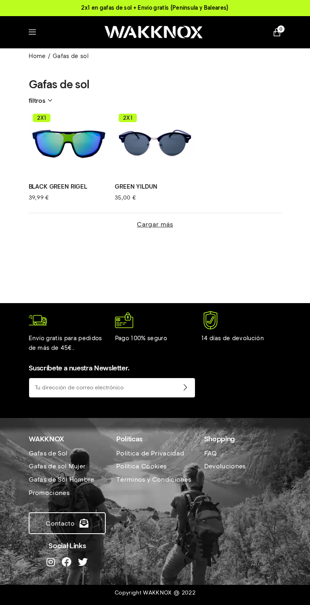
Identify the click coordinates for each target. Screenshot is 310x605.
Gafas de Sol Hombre (61, 479)
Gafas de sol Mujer (57, 466)
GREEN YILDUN (136, 186)
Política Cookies (141, 466)
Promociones (49, 493)
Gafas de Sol (48, 453)
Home (37, 56)
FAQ (210, 453)
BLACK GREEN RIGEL (58, 186)
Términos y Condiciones (153, 479)
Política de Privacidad (150, 453)
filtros (37, 100)
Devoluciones (225, 466)
